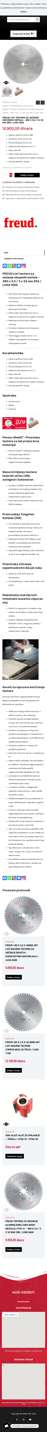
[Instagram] (23, 266)
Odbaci (23, 11)
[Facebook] (5, 266)
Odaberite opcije (14, 1156)
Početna (5, 102)
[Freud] (20, 224)
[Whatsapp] (9, 266)
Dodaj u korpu (27, 175)
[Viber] (14, 266)
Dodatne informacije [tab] (13, 258)
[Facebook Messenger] (19, 266)
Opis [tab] (6, 252)
